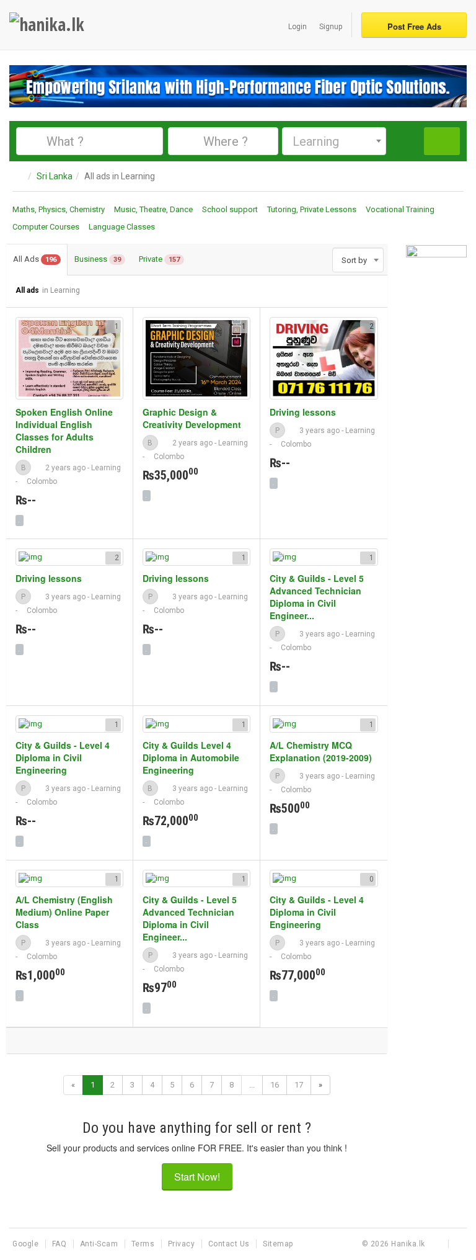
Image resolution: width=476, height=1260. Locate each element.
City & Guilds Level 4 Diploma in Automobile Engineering (191, 757)
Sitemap (278, 1244)
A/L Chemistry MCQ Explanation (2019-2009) (321, 751)
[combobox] (334, 141)
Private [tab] (159, 259)
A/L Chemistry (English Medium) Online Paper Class (64, 912)
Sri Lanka (55, 176)
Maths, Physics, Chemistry (58, 209)
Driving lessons (303, 412)
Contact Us (230, 1244)
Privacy (182, 1244)
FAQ (60, 1244)
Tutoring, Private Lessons (311, 209)
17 (298, 1084)
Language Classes (122, 226)
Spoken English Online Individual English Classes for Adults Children (64, 430)
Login (297, 26)
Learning (106, 467)
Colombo (42, 481)
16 (274, 1084)
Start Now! (197, 1176)
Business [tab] (97, 259)
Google (26, 1244)
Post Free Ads (414, 26)
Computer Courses (45, 226)
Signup (330, 26)
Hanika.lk (408, 1244)
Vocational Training (400, 209)
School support (230, 209)
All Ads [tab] (34, 259)
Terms (144, 1244)
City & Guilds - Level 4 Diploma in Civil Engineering (62, 757)
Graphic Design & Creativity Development (192, 418)
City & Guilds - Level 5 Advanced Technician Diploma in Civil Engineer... (317, 597)
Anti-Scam (100, 1244)
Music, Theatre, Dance (153, 209)
